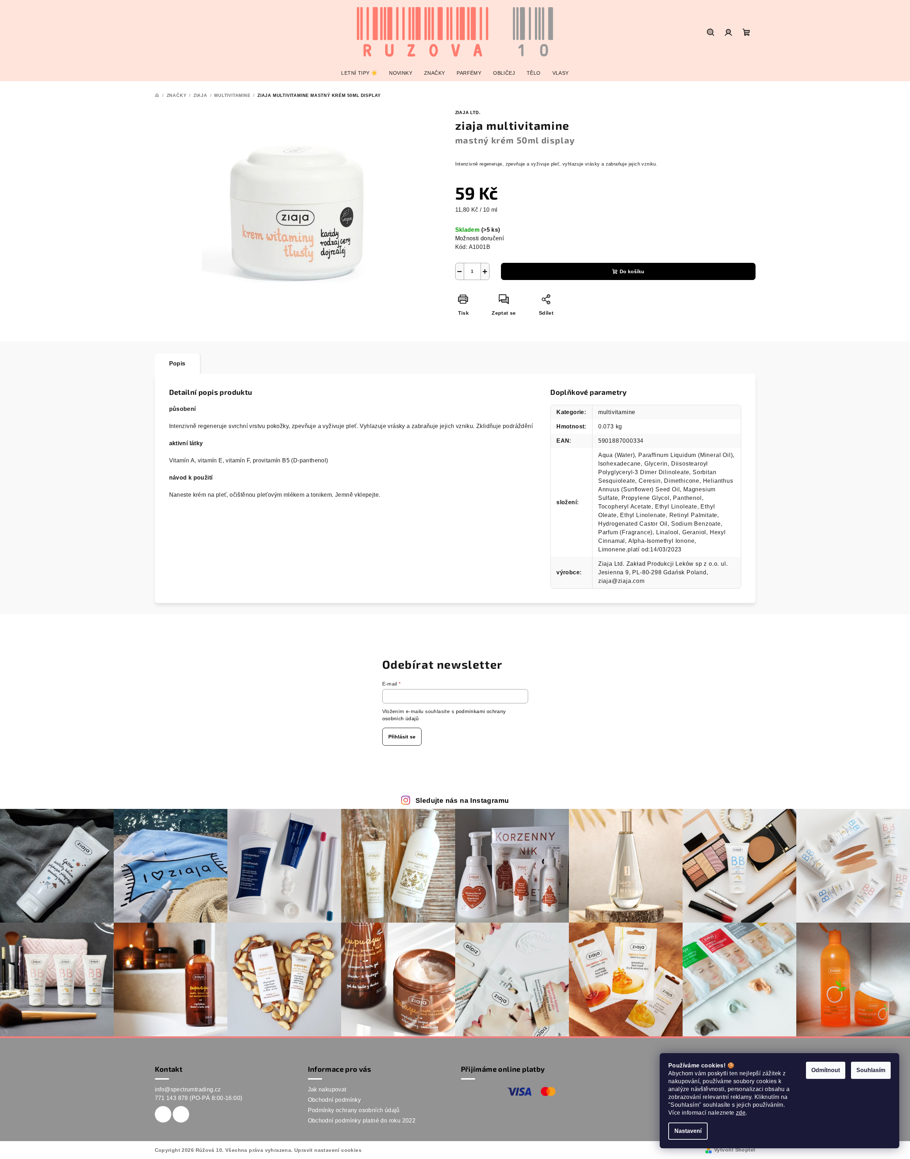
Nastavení (688, 1131)
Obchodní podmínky (334, 1100)
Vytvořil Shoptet (734, 1150)
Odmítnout (825, 1070)
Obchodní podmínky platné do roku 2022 (362, 1121)
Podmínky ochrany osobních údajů (354, 1110)
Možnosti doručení (479, 238)
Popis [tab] (177, 363)
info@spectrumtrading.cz (188, 1089)
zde (741, 1113)
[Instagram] (181, 1114)
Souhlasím (870, 1070)
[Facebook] (163, 1114)
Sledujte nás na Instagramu (462, 800)
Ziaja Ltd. (468, 112)
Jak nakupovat (327, 1089)
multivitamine (616, 412)
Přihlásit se (401, 737)
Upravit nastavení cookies (327, 1150)
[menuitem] (359, 73)
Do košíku (632, 271)
